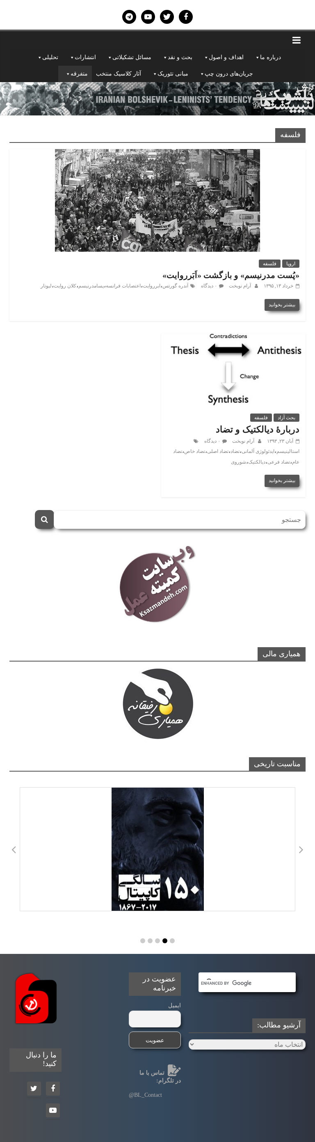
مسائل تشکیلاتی (131, 57)
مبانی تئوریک (173, 74)
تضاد (235, 451)
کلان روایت (65, 286)
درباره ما (270, 57)
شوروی (238, 462)
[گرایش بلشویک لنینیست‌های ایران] (157, 87)
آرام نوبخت (239, 286)
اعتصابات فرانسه (123, 286)
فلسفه (269, 264)
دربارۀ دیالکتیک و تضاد (257, 429)
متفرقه (79, 74)
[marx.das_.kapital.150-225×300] (157, 849)
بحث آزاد (286, 417)
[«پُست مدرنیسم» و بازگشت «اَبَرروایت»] (157, 154)
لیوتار (46, 286)
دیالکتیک (256, 462)
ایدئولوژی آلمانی (258, 451)
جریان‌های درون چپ (229, 74)
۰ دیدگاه (209, 286)
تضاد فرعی (278, 462)
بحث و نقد (180, 57)
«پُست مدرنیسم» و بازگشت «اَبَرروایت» (230, 275)
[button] (142, 940)
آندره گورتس (175, 286)
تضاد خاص (194, 451)
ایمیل (174, 1005)
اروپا (290, 264)
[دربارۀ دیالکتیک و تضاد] (233, 338)
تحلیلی (50, 57)
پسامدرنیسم (91, 286)
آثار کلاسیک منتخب (118, 74)
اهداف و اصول (226, 57)
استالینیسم (287, 451)
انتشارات (85, 57)
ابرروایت (151, 286)
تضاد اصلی (217, 451)
